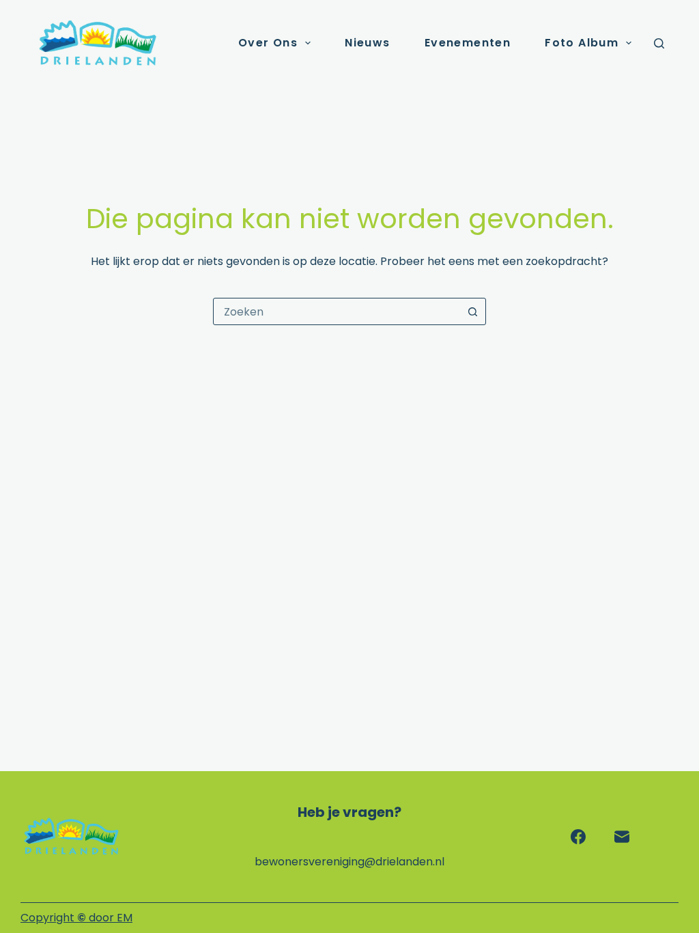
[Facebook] (578, 836)
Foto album (581, 43)
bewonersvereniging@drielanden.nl (349, 861)
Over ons (268, 43)
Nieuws (367, 43)
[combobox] (336, 311)
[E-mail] (621, 836)
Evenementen (468, 43)
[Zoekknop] (472, 311)
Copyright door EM (76, 917)
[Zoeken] (659, 43)
